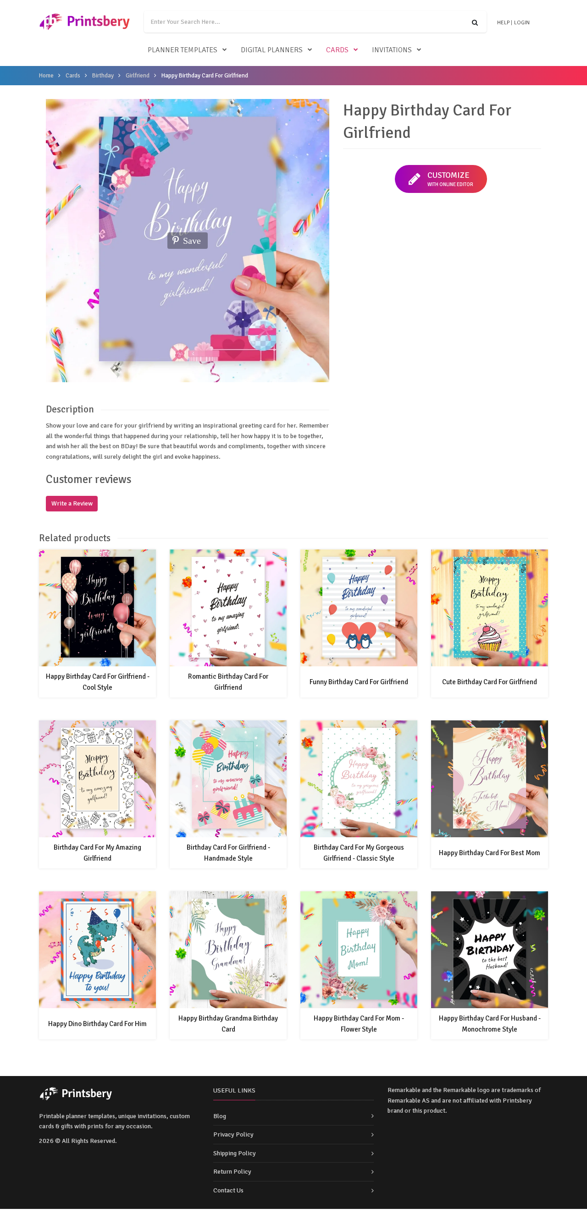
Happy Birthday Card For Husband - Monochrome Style (490, 1023)
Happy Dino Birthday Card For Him (97, 1024)
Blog (219, 1116)
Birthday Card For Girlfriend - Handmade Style (228, 852)
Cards (337, 50)
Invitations (392, 50)
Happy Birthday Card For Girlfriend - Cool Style (98, 682)
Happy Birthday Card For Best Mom (489, 853)
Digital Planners (272, 50)
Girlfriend (138, 75)
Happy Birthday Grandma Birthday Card (228, 1023)
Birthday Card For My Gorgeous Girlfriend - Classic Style (359, 852)
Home (46, 75)
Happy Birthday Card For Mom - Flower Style (359, 1023)
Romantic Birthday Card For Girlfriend (228, 682)
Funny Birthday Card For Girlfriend (359, 682)
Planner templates (182, 50)
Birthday (103, 75)
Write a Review (72, 503)
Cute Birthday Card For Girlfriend (489, 682)
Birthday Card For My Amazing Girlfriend (97, 852)
